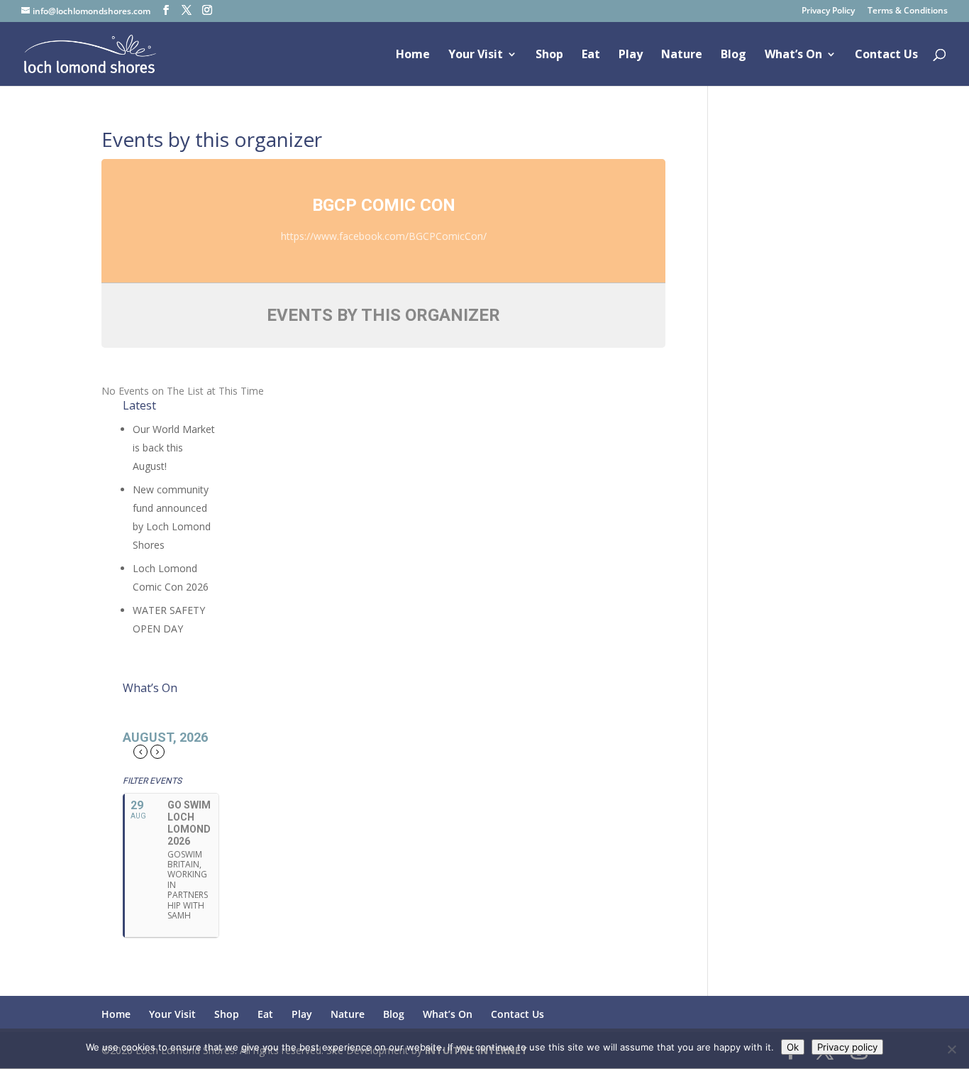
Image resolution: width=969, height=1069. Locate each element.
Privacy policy (847, 1047)
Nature (681, 55)
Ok (793, 1047)
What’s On (793, 55)
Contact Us (886, 55)
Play (631, 55)
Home (413, 55)
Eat (591, 55)
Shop (549, 55)
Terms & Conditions (908, 11)
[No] (951, 1049)
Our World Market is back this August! (174, 447)
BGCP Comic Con (383, 205)
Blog (733, 55)
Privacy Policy (828, 11)
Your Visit (475, 55)
